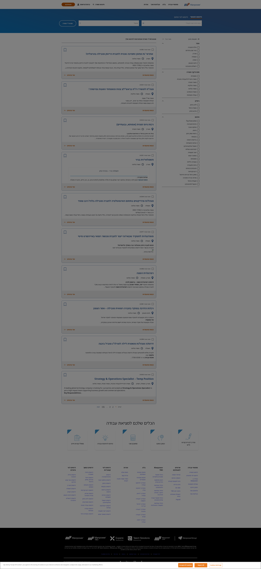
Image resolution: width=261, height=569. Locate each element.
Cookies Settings (215, 565)
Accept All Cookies (185, 565)
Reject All (201, 565)
